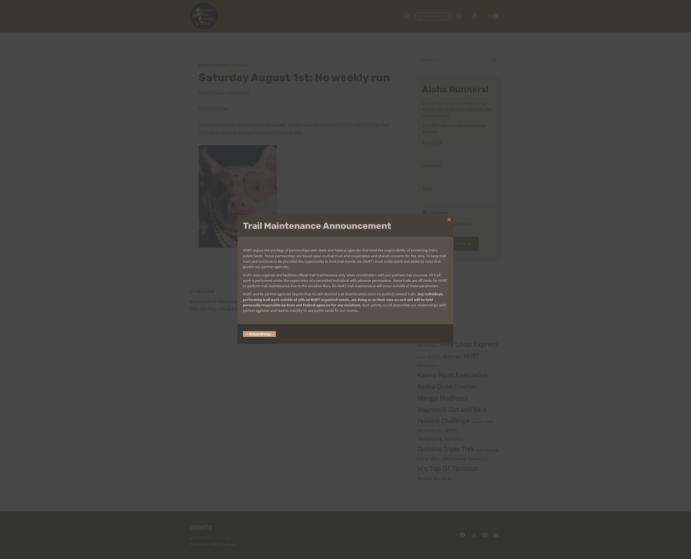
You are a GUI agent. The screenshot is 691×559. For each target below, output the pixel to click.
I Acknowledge (259, 333)
